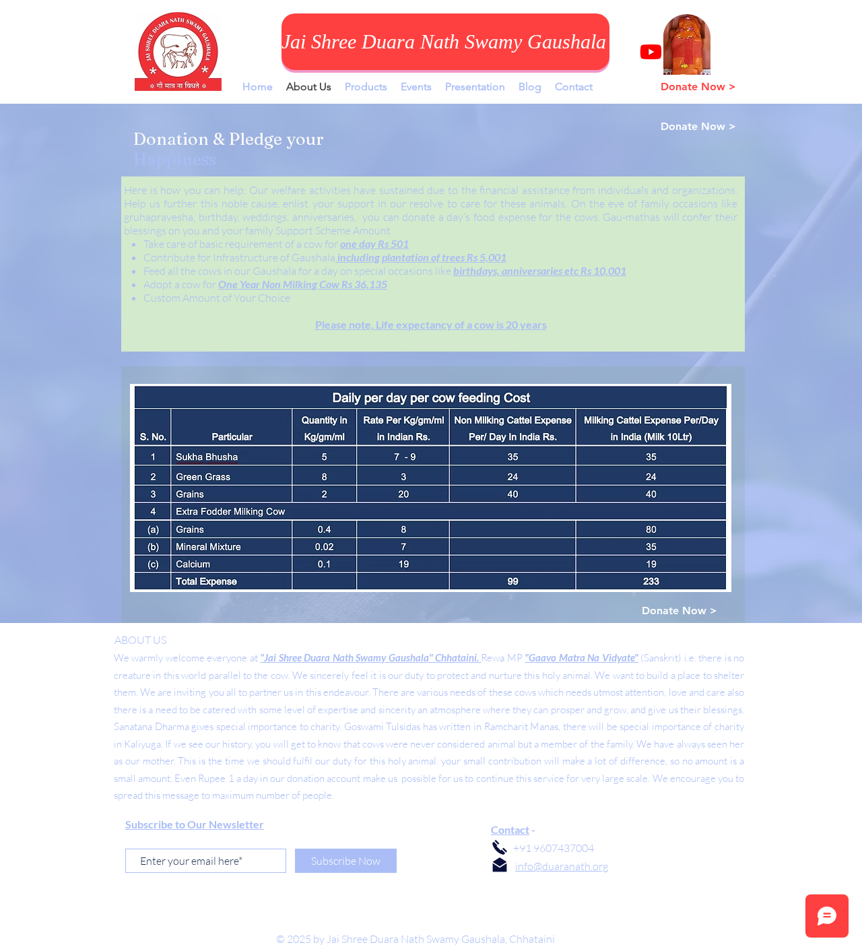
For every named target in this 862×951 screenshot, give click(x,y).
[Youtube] (650, 51)
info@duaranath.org (561, 866)
